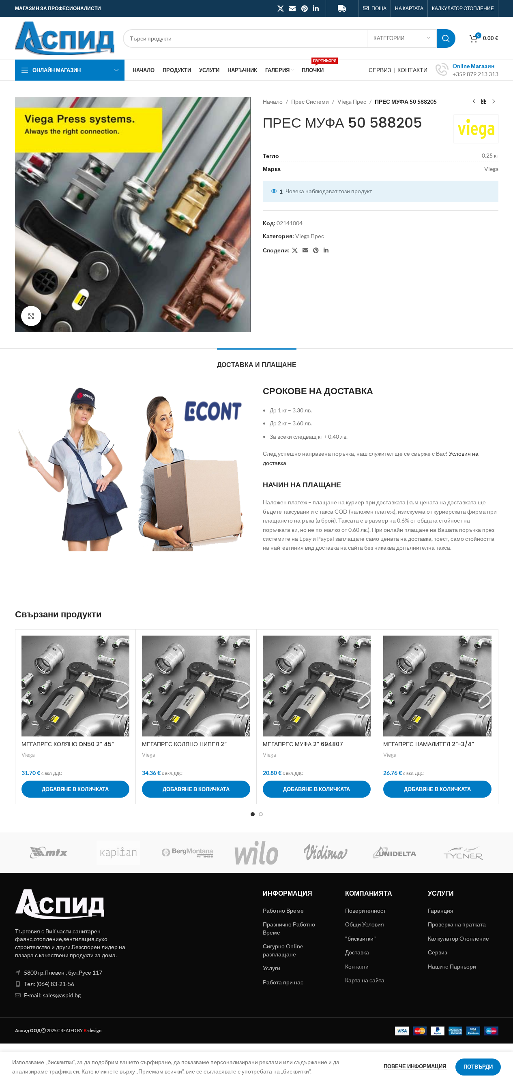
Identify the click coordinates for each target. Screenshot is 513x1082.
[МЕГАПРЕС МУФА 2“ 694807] (317, 686)
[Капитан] (118, 852)
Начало (273, 101)
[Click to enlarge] (31, 316)
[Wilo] (256, 852)
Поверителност (365, 910)
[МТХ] (49, 852)
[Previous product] (474, 102)
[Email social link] (292, 8)
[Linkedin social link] (315, 8)
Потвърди (478, 1066)
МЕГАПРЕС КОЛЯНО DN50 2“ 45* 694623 (67, 748)
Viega (28, 754)
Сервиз (437, 952)
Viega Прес (351, 101)
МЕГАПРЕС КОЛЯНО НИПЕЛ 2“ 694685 (184, 748)
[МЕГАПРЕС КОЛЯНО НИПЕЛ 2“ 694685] (196, 686)
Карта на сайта (364, 980)
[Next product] (493, 102)
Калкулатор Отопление (458, 938)
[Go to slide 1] (253, 814)
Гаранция (440, 910)
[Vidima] (325, 852)
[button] (75, 789)
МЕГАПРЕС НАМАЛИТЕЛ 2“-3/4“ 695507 (428, 748)
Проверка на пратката (457, 924)
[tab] (256, 360)
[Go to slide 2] (261, 814)
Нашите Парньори (452, 966)
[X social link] (280, 8)
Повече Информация (415, 1066)
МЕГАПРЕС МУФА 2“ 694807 (303, 744)
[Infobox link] (467, 70)
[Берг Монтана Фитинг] (187, 852)
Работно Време (283, 910)
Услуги (271, 968)
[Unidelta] (394, 852)
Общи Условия (364, 924)
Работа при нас (283, 982)
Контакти (357, 966)
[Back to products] (484, 102)
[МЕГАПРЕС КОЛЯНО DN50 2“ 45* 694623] (75, 686)
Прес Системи (310, 101)
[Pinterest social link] (304, 8)
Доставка (357, 952)
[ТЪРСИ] (446, 38)
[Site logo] (65, 37)
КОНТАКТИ (412, 69)
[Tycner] (463, 852)
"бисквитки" (360, 938)
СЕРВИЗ (380, 69)
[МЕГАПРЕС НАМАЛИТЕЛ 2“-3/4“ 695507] (437, 686)
